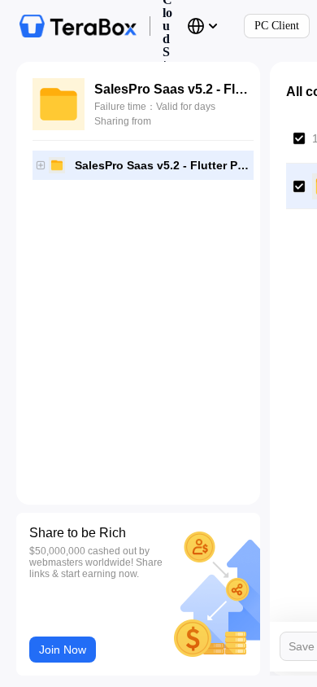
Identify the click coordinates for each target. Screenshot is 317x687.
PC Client (276, 26)
